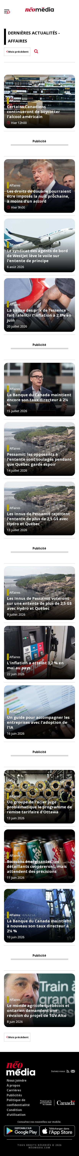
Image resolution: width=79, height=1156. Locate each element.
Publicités (14, 1095)
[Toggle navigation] (7, 12)
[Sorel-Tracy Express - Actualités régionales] (39, 8)
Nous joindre (16, 1080)
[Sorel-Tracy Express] (20, 1067)
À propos (13, 1085)
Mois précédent (18, 51)
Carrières (14, 1090)
